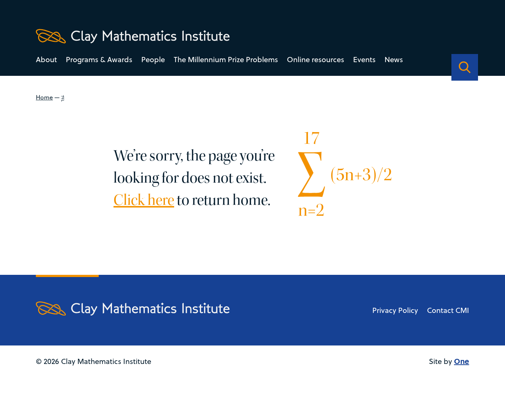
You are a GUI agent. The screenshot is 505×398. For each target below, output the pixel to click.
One (461, 360)
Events (364, 59)
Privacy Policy (395, 310)
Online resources (315, 59)
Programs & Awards (99, 59)
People (153, 59)
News (393, 59)
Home (44, 97)
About (46, 59)
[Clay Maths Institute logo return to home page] (133, 36)
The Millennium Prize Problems (226, 59)
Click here (143, 200)
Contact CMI (448, 310)
